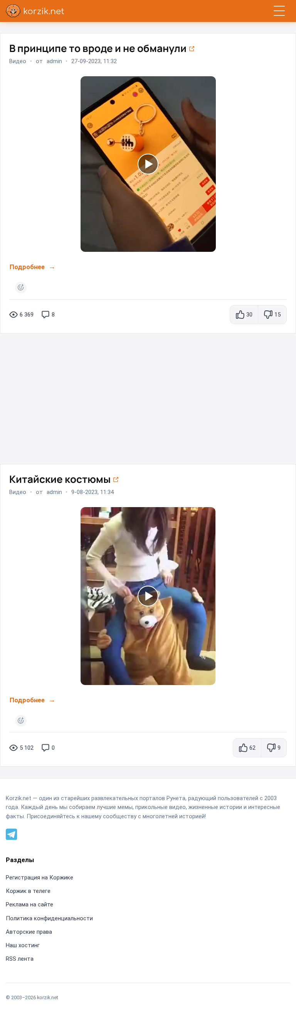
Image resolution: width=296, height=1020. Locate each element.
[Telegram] (11, 833)
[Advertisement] (148, 395)
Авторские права (29, 931)
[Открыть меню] (279, 11)
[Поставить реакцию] (21, 287)
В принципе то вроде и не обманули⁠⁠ (98, 48)
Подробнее (27, 267)
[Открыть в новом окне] (191, 48)
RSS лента (20, 958)
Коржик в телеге (28, 891)
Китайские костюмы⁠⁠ (61, 479)
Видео (17, 61)
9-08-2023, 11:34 (92, 492)
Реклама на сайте (29, 904)
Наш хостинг (23, 945)
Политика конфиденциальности (49, 918)
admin (54, 61)
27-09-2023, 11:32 (94, 61)
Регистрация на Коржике (39, 877)
